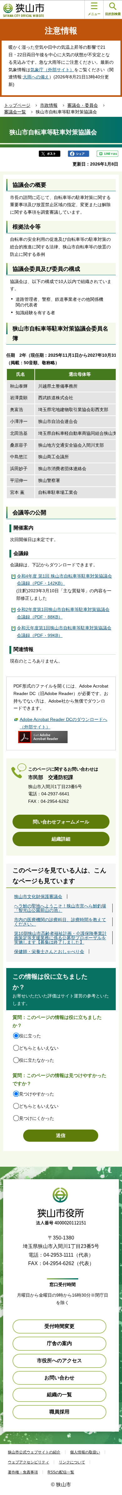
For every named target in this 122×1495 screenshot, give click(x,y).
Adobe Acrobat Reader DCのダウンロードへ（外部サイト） (63, 723)
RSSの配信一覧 (61, 1472)
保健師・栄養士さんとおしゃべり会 (49, 951)
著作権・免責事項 (23, 1472)
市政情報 (49, 105)
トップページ (17, 105)
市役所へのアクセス (59, 1360)
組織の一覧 (59, 1394)
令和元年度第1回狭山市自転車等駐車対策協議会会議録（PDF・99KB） (64, 631)
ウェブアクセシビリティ (28, 1462)
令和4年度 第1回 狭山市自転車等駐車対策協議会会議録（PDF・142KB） (64, 580)
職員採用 (59, 1411)
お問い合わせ (59, 1377)
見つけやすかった (36, 1093)
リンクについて (72, 1462)
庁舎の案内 (59, 1343)
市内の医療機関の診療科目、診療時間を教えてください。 (60, 921)
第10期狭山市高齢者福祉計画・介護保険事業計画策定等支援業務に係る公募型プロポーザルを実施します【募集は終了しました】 (60, 937)
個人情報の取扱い (85, 1452)
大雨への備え (36, 76)
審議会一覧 (15, 111)
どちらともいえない (38, 1048)
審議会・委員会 (82, 105)
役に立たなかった (36, 1060)
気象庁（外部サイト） (52, 69)
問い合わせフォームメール (61, 821)
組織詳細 (61, 839)
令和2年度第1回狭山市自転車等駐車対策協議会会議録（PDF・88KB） (63, 613)
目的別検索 (113, 14)
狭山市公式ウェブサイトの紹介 (34, 1452)
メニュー (94, 14)
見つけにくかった (36, 1118)
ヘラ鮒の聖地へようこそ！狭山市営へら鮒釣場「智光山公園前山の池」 (60, 908)
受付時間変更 (59, 1326)
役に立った (30, 1035)
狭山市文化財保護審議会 (38, 896)
